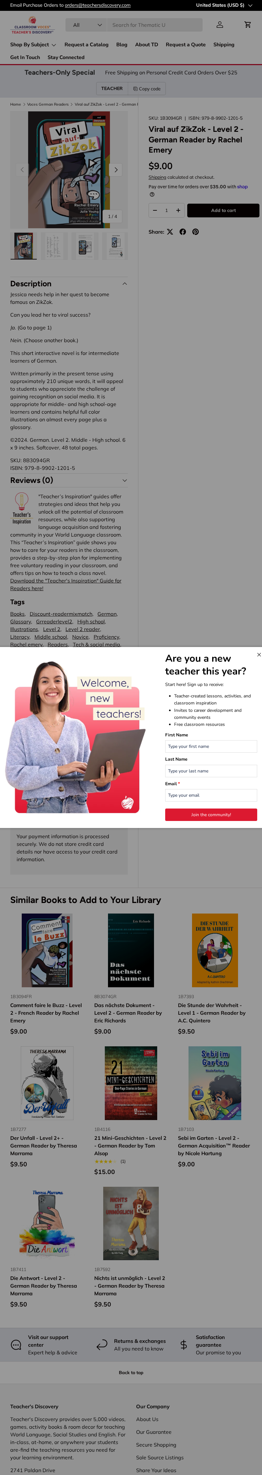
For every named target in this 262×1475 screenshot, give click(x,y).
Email (172, 784)
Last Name (176, 759)
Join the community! (211, 815)
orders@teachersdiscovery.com (98, 5)
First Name (176, 735)
